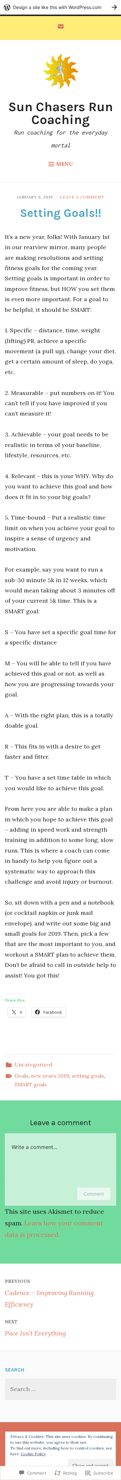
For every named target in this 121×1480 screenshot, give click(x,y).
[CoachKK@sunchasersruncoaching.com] (61, 28)
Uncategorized (33, 1064)
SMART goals (31, 1084)
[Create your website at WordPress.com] (60, 7)
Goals (21, 1076)
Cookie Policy (33, 1453)
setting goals (88, 1076)
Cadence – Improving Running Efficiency (49, 1293)
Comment (94, 1193)
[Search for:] (60, 1389)
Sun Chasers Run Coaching (60, 113)
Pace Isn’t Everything (35, 1328)
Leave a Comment (82, 197)
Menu (64, 164)
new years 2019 (50, 1076)
